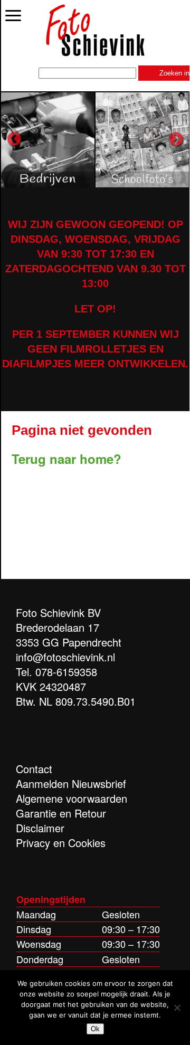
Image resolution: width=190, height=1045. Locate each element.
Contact (34, 768)
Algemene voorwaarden (71, 798)
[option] (48, 139)
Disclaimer (40, 827)
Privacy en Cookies (61, 842)
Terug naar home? (66, 459)
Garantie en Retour (61, 813)
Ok (95, 1029)
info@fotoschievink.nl (65, 656)
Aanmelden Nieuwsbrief (71, 783)
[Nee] (177, 1007)
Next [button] (176, 139)
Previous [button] (14, 139)
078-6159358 (66, 671)
